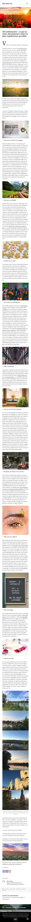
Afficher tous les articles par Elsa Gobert (15, 884)
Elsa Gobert (13, 889)
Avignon (5, 309)
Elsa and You (7, 3)
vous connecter (12, 897)
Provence (4, 150)
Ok (15, 919)
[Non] (29, 917)
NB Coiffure (24, 568)
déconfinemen (22, 48)
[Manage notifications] (27, 919)
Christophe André (21, 328)
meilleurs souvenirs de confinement (11, 864)
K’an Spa (4, 484)
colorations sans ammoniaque (20, 545)
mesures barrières (7, 62)
